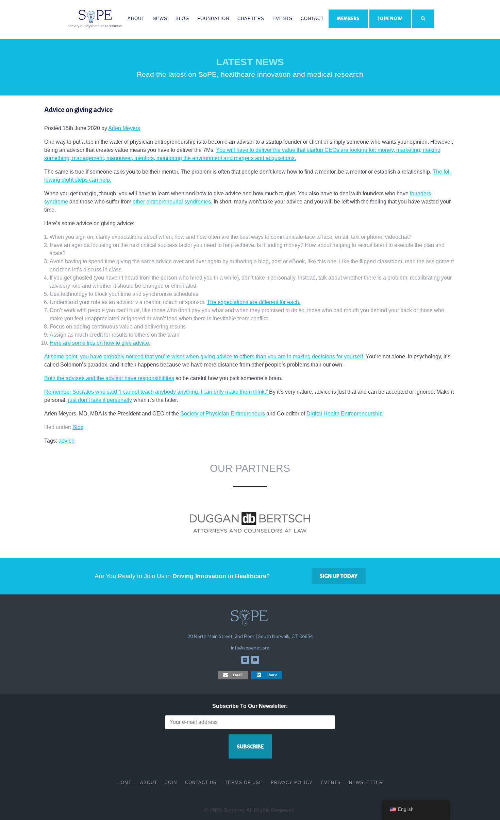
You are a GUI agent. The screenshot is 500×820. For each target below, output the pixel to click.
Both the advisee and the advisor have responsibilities (109, 378)
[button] (233, 675)
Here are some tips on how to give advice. (100, 343)
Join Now (390, 18)
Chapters (250, 18)
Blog (182, 18)
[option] (250, 522)
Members (348, 18)
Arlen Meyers (124, 128)
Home (124, 782)
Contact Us (201, 782)
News (160, 18)
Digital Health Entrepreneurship (344, 413)
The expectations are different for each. (253, 302)
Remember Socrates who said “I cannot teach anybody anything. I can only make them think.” (156, 392)
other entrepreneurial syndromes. (171, 201)
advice (66, 441)
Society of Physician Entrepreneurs (222, 413)
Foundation (213, 18)
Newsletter (366, 782)
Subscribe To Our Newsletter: (250, 706)
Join (171, 782)
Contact (312, 18)
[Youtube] (255, 660)
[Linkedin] (245, 660)
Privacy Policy (292, 782)
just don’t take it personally (99, 400)
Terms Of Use (244, 782)
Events (282, 18)
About (136, 18)
